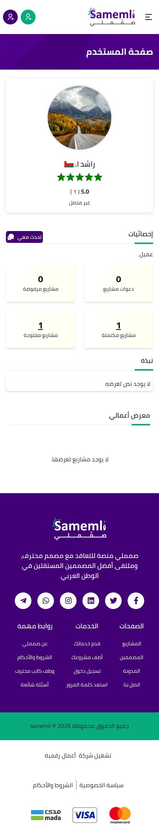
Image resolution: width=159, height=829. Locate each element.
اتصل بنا (132, 684)
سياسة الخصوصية (102, 784)
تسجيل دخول (87, 671)
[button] (79, 117)
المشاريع (131, 643)
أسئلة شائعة (35, 684)
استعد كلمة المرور (87, 684)
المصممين (131, 657)
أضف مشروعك (87, 657)
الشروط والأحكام (34, 657)
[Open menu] (148, 17)
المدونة (131, 671)
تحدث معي (29, 237)
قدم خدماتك (87, 643)
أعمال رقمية (60, 755)
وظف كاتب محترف (34, 671)
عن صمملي (35, 643)
